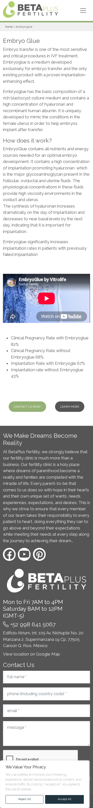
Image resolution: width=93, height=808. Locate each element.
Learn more (69, 406)
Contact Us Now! (27, 406)
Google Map (48, 654)
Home (9, 26)
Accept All (64, 799)
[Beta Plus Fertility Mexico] (30, 10)
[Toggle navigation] (83, 10)
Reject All (24, 799)
